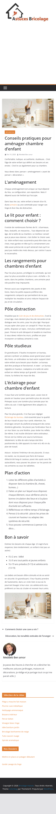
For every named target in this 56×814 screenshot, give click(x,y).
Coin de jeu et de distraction (31, 316)
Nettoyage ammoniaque (12, 710)
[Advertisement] (28, 55)
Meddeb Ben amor (26, 154)
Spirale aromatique (10, 740)
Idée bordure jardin (10, 727)
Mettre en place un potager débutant (18, 757)
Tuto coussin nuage (10, 736)
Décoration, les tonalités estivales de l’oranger (28, 636)
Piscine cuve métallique (12, 706)
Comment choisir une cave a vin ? (21, 629)
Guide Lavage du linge (11, 764)
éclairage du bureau (14, 417)
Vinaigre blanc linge (10, 723)
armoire (13, 205)
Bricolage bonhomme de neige (15, 731)
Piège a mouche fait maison (14, 701)
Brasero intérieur (9, 714)
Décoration (10, 132)
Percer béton (7, 719)
